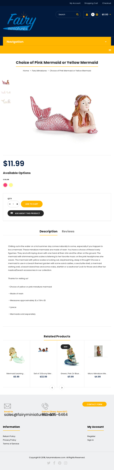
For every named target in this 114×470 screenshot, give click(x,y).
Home (26, 70)
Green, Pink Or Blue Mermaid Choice (78, 373)
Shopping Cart (91, 3)
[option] (64, 111)
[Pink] (5, 185)
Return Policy (9, 436)
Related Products (57, 336)
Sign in (90, 440)
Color (6, 179)
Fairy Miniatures (39, 70)
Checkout (106, 3)
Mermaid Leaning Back (17, 373)
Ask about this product (27, 213)
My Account (75, 3)
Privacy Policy (9, 440)
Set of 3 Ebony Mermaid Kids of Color (51, 373)
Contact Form (94, 404)
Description (48, 231)
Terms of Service (11, 443)
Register (91, 436)
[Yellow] (11, 185)
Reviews (68, 231)
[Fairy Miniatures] (19, 29)
